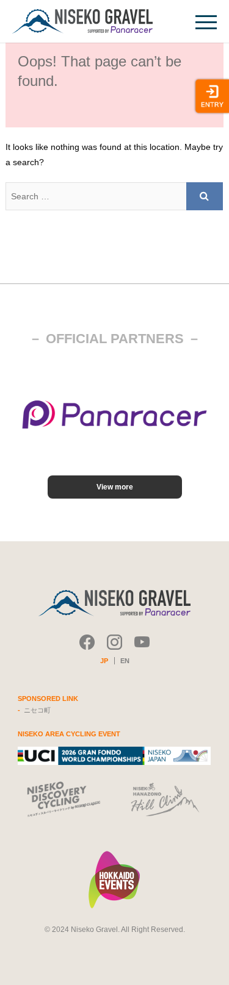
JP (104, 660)
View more (114, 487)
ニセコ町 (37, 710)
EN (124, 660)
